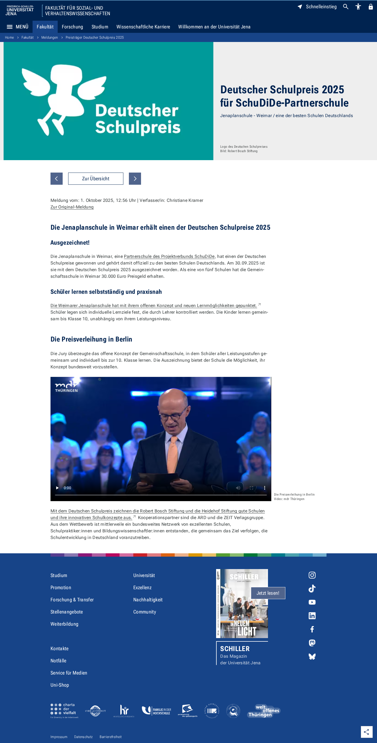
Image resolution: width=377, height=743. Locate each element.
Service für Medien (69, 673)
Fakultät (45, 27)
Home (9, 37)
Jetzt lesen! (268, 593)
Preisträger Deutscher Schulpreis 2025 (95, 37)
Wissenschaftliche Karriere (143, 27)
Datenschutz (83, 737)
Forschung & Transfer (72, 599)
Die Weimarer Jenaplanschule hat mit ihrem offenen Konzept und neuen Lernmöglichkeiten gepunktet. (156, 305)
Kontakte (60, 648)
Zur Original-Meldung (72, 207)
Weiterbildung (64, 624)
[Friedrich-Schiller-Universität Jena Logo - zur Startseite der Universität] (20, 10)
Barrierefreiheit (111, 737)
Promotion (61, 587)
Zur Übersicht (95, 178)
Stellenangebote (67, 612)
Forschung (72, 27)
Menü (22, 27)
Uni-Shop (60, 685)
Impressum (59, 737)
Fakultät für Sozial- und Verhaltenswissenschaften (77, 10)
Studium (100, 27)
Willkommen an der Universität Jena (214, 27)
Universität (144, 575)
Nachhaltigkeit (148, 599)
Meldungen (49, 37)
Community (144, 612)
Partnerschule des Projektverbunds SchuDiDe (169, 256)
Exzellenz (142, 587)
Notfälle (59, 660)
